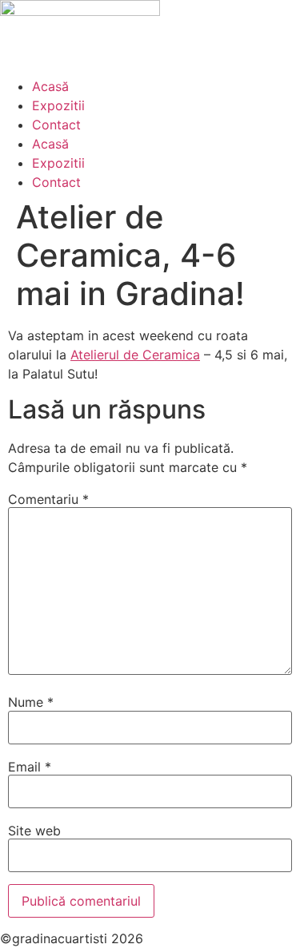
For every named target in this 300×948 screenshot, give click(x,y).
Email (29, 766)
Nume (31, 702)
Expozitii (58, 105)
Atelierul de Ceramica (135, 355)
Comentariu (48, 499)
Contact (56, 125)
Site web (34, 830)
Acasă (50, 86)
